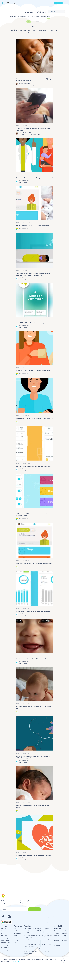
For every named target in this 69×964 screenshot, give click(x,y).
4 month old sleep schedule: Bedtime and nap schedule (36, 932)
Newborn (56, 931)
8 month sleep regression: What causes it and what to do (38, 941)
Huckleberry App (6, 938)
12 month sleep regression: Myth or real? (35, 949)
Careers (3, 931)
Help (2, 933)
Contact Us (4, 935)
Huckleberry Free (6, 950)
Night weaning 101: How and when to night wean (37, 928)
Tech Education (37, 21)
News (48, 16)
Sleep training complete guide (5, 941)
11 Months (65, 943)
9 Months (64, 940)
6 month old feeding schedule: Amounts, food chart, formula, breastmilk (38, 936)
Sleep (11, 16)
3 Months (64, 933)
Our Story (4, 928)
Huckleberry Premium (7, 945)
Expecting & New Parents (39, 16)
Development (23, 16)
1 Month (64, 931)
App (58, 3)
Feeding (16, 16)
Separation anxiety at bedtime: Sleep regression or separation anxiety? (38, 952)
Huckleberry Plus (5, 947)
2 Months (56, 933)
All (8, 16)
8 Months (56, 940)
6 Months (56, 938)
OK (65, 960)
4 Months (56, 935)
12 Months (57, 945)
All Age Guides (58, 928)
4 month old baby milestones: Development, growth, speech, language (38, 945)
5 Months (64, 935)
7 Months (64, 938)
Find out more (16, 961)
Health (29, 16)
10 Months (57, 943)
